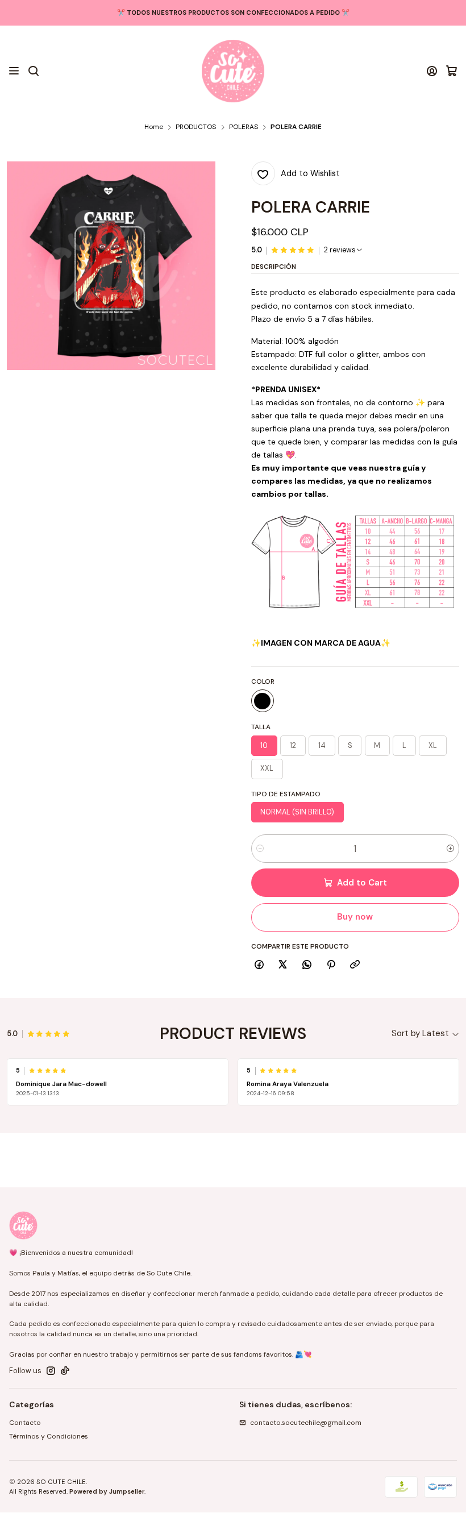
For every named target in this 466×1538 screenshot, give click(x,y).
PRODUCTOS (196, 127)
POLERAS (243, 127)
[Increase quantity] (450, 848)
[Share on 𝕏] (283, 965)
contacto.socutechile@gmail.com (305, 1422)
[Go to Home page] (233, 71)
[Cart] (451, 71)
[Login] (432, 71)
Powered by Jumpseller (106, 1491)
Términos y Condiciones (48, 1436)
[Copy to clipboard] (355, 965)
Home (153, 127)
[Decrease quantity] (260, 848)
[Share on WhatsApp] (307, 965)
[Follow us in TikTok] (65, 1371)
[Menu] (14, 71)
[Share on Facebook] (259, 965)
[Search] (33, 71)
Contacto (25, 1422)
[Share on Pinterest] (330, 965)
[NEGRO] (262, 700)
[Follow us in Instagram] (51, 1371)
